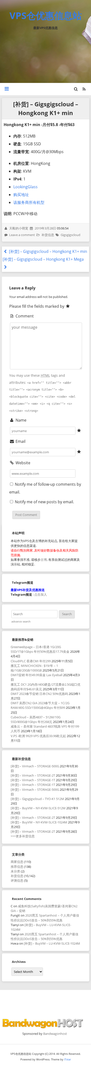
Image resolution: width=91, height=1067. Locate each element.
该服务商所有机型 (28, 202)
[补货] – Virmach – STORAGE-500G (35, 766)
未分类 (15, 871)
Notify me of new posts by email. (44, 501)
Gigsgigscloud (70, 235)
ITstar (67, 1059)
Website (22, 462)
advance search (21, 621)
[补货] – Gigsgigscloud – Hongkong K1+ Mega (43, 259)
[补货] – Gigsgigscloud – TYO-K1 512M (37, 799)
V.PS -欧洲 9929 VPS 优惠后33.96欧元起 (38, 736)
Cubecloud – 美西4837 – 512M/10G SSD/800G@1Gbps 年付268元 (35, 719)
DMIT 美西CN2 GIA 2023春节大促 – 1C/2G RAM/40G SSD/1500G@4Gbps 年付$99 (40, 705)
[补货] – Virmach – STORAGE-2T (33, 775)
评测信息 (17, 880)
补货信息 (47, 235)
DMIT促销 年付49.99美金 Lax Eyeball (36, 675)
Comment (24, 316)
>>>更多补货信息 (23, 836)
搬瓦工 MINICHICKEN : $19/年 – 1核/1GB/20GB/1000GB (34, 667)
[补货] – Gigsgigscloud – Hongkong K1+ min (47, 251)
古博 (44, 559)
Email (20, 441)
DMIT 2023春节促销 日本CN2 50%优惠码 (39, 694)
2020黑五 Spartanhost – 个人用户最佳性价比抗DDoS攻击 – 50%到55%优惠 (45, 917)
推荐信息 (17, 866)
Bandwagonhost (55, 1033)
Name (20, 420)
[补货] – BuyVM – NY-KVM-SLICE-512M (38, 808)
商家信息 (17, 862)
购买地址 (21, 194)
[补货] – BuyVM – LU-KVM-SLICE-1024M (52, 943)
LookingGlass (25, 186)
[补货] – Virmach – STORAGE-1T (33, 780)
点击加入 (40, 594)
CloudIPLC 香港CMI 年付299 (31, 661)
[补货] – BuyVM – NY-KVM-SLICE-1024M (39, 822)
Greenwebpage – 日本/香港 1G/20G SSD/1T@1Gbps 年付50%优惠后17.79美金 (40, 649)
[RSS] (84, 89)
